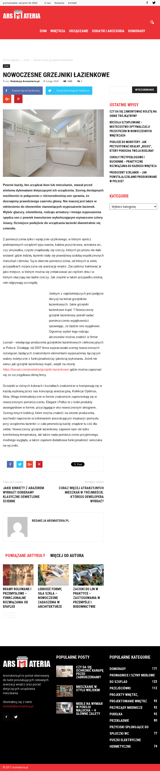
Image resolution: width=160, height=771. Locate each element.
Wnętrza (57, 31)
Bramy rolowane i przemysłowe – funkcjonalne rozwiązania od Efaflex (17, 598)
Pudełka (116, 714)
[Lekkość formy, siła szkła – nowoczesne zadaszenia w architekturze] (53, 574)
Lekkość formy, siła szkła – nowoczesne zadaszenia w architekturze (50, 598)
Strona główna (11, 60)
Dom (43, 31)
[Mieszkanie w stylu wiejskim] (64, 691)
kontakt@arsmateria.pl (18, 706)
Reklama (59, 2)
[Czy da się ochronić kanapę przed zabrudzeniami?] (64, 671)
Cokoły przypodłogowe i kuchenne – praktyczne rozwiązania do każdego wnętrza (133, 162)
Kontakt (72, 2)
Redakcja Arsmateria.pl (25, 81)
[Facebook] (147, 3)
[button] (152, 23)
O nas (47, 2)
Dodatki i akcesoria (108, 31)
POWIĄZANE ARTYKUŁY (25, 555)
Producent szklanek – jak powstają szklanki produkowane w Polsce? (133, 177)
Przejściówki (120, 688)
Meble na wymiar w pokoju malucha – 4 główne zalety (89, 709)
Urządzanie (78, 31)
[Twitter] (154, 3)
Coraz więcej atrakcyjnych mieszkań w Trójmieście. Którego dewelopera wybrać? (81, 494)
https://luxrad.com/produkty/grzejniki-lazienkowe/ (36, 369)
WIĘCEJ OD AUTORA (67, 555)
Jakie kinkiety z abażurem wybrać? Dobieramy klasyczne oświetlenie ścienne (23, 494)
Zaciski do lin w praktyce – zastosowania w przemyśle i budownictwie (86, 598)
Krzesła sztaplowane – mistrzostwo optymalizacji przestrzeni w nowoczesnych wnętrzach (131, 129)
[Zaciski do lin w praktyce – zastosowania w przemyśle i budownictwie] (88, 574)
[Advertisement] (80, 48)
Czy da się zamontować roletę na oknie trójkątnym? (133, 114)
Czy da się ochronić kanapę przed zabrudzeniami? (90, 672)
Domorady (136, 31)
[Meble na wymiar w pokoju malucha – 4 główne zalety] (64, 708)
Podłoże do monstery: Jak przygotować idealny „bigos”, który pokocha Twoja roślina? (132, 146)
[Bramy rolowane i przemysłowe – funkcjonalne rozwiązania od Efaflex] (18, 574)
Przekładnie (119, 721)
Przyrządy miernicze (126, 708)
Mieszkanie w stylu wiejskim (88, 688)
